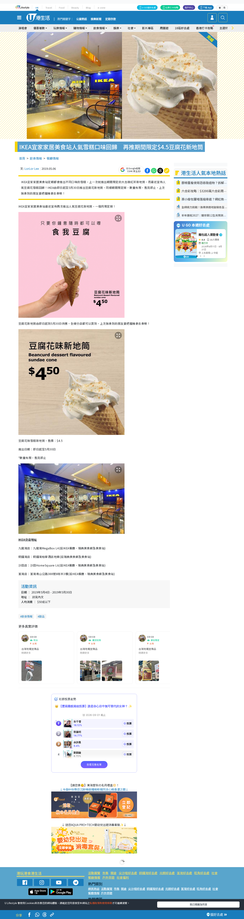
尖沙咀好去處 (128, 873)
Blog (88, 7)
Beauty (75, 7)
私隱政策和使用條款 (101, 903)
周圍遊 (164, 28)
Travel (49, 7)
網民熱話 (93, 889)
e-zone (101, 7)
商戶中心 (189, 7)
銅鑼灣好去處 (148, 873)
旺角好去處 (201, 873)
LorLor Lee (31, 168)
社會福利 (123, 877)
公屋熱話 (81, 19)
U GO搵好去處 (149, 7)
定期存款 (110, 19)
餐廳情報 (53, 158)
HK (37, 7)
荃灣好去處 (184, 873)
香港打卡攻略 (204, 28)
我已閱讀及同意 (198, 904)
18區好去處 (182, 28)
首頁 (22, 158)
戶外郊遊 (108, 877)
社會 (214, 873)
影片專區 (147, 28)
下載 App (207, 7)
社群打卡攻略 (171, 7)
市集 (105, 873)
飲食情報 (36, 158)
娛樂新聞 (96, 19)
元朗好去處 (167, 873)
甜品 (41, 616)
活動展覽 (94, 873)
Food (61, 7)
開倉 (114, 873)
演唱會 (22, 28)
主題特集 (225, 28)
